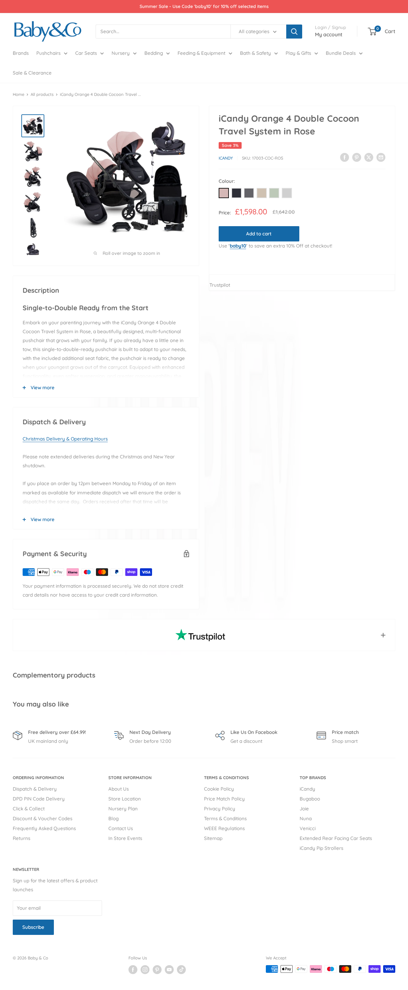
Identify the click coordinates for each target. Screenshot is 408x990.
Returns (21, 838)
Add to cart (259, 234)
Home (18, 94)
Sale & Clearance (32, 73)
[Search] (294, 32)
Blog (113, 818)
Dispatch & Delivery (35, 789)
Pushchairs (48, 53)
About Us (118, 789)
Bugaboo (310, 799)
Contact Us (120, 828)
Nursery (121, 53)
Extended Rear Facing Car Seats (336, 838)
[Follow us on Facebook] (132, 969)
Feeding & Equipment (201, 53)
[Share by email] (380, 157)
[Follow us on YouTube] (169, 969)
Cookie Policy (219, 789)
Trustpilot (219, 285)
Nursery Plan (123, 809)
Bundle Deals (341, 53)
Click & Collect (29, 809)
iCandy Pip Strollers (321, 848)
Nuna (306, 818)
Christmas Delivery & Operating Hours (65, 439)
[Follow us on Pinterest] (157, 969)
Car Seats (86, 53)
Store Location (124, 799)
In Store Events (125, 838)
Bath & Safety (255, 53)
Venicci (308, 828)
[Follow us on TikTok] (181, 969)
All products (42, 94)
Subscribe (33, 927)
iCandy (226, 158)
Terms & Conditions (225, 818)
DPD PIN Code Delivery (39, 799)
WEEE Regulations (224, 828)
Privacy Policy (219, 809)
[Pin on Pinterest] (356, 157)
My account (328, 34)
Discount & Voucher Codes (42, 818)
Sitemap (213, 838)
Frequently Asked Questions (44, 828)
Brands (21, 53)
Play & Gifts (298, 53)
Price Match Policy (224, 799)
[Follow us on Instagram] (145, 969)
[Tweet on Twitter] (368, 157)
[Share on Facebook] (344, 157)
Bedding (153, 53)
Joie (304, 809)
